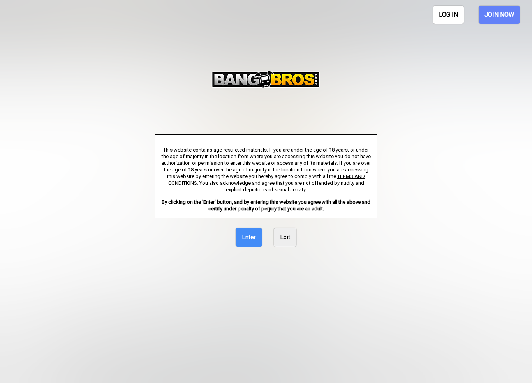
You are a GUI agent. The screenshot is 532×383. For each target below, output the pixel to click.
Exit (285, 237)
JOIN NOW (499, 14)
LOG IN (448, 14)
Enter (249, 237)
